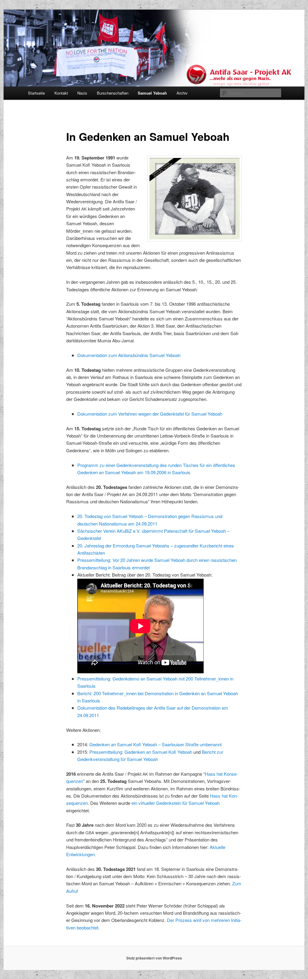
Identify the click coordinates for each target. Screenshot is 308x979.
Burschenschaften (112, 93)
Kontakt (61, 93)
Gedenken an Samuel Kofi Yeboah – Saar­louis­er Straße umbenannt (155, 744)
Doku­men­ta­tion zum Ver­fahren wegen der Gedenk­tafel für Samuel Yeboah (149, 414)
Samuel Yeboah (152, 93)
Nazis (82, 93)
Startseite (36, 93)
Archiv (182, 93)
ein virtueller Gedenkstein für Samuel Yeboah (175, 803)
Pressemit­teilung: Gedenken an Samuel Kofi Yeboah (140, 752)
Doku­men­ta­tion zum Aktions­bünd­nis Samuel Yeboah (128, 355)
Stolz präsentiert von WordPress (154, 958)
